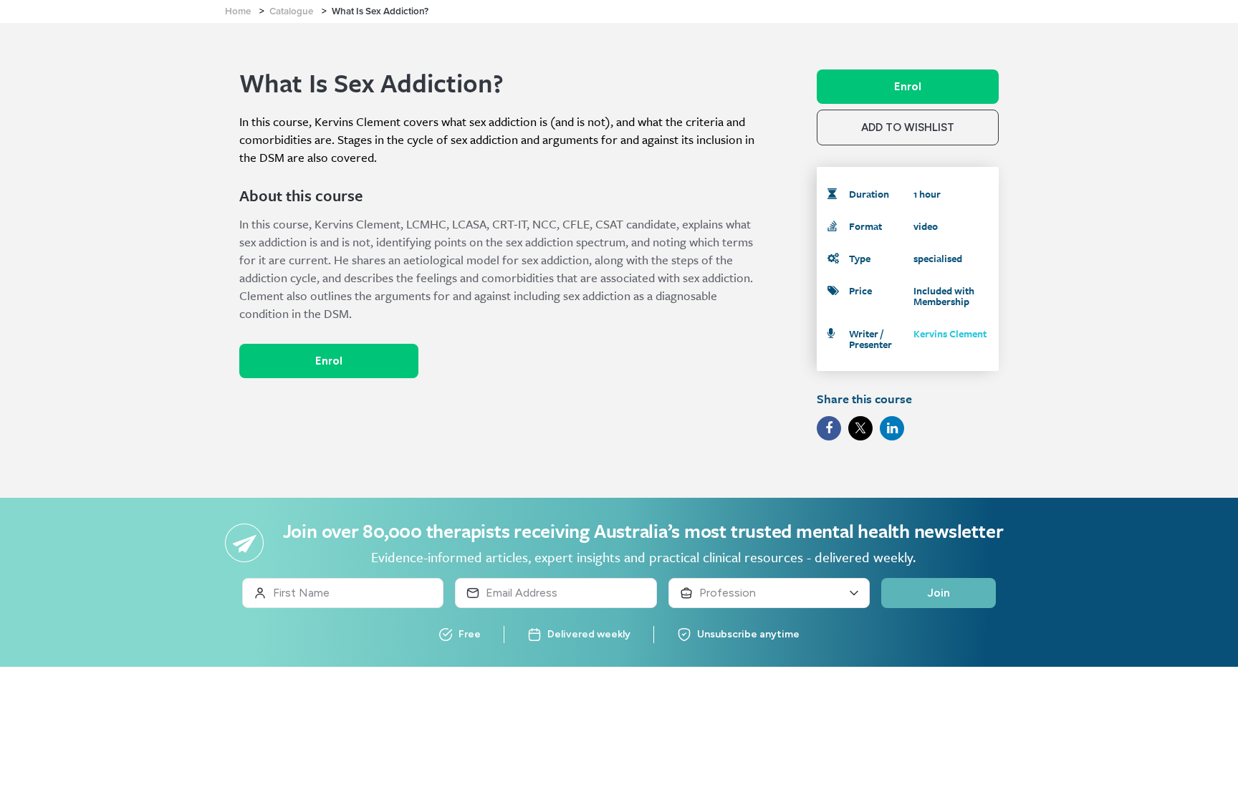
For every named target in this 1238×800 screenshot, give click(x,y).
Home (238, 11)
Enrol (328, 361)
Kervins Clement (950, 333)
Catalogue (291, 11)
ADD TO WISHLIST (907, 127)
